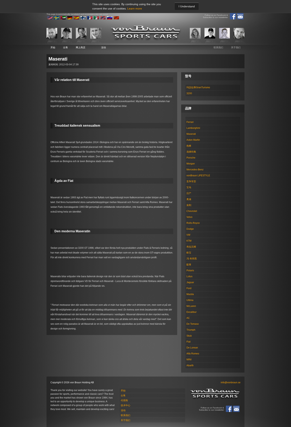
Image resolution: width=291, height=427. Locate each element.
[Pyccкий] (109, 18)
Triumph (190, 329)
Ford (188, 288)
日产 (188, 193)
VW (188, 234)
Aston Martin (193, 140)
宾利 (188, 205)
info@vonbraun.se (231, 382)
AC (188, 318)
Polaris (190, 270)
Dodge (190, 229)
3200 (189, 93)
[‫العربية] (63, 18)
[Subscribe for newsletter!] (240, 16)
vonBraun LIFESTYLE (198, 175)
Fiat (188, 341)
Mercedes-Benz (195, 169)
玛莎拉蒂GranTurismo (198, 87)
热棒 (188, 145)
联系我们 (218, 47)
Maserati (191, 134)
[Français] (89, 18)
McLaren (191, 306)
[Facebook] (233, 16)
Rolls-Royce (193, 223)
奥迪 (188, 199)
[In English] (49, 18)
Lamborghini (193, 128)
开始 (52, 47)
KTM (188, 240)
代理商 (124, 400)
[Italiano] (96, 18)
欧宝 (188, 252)
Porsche (190, 157)
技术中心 (125, 405)
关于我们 (236, 47)
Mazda (190, 294)
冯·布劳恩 (191, 258)
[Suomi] (83, 18)
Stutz (189, 335)
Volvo (189, 217)
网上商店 (80, 47)
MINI (188, 359)
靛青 (188, 264)
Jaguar (190, 282)
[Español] (76, 18)
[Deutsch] (69, 18)
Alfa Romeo (192, 353)
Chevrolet (191, 211)
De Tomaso (192, 324)
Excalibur (191, 312)
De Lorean (192, 347)
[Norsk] (103, 18)
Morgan (190, 163)
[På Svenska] (56, 18)
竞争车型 (191, 181)
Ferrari (190, 122)
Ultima (189, 300)
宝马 (188, 187)
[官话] (116, 18)
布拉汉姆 (191, 246)
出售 (65, 47)
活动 (103, 47)
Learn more (134, 8)
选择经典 (191, 151)
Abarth (190, 365)
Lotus (189, 276)
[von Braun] (145, 33)
